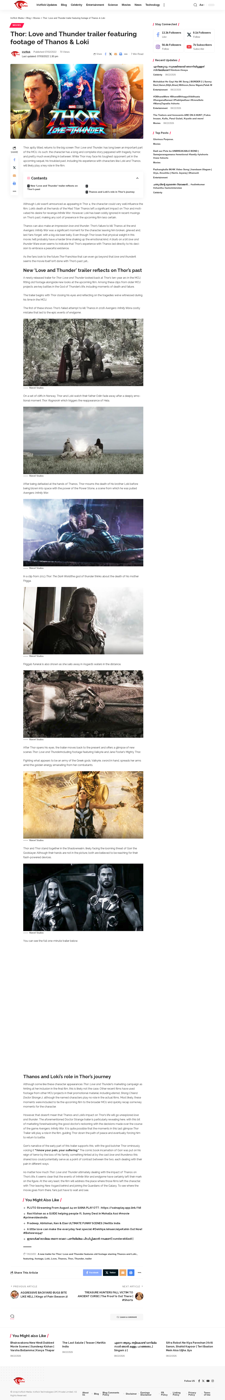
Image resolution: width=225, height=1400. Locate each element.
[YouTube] (208, 1381)
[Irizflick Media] (20, 5)
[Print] (120, 54)
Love (54, 1258)
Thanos (62, 1258)
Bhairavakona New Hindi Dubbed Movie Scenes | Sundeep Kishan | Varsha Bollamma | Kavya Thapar (32, 1346)
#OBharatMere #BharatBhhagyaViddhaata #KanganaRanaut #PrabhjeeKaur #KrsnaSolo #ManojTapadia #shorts (178, 100)
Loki (47, 1258)
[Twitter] (199, 34)
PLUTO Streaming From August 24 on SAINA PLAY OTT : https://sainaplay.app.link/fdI (84, 1207)
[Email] (115, 54)
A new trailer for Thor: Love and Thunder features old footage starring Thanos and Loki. (87, 1254)
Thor (70, 1258)
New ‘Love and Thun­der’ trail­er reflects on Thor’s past (52, 187)
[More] (126, 54)
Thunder (79, 1258)
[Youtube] (199, 47)
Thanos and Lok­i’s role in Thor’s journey (112, 191)
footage (39, 1258)
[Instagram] (168, 47)
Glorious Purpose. (163, 139)
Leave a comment (128, 1317)
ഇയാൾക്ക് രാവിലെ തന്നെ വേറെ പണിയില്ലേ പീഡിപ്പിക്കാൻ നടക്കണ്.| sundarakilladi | (80, 1238)
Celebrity (157, 74)
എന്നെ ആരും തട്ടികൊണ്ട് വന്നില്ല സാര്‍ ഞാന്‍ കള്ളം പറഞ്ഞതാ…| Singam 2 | (135, 1346)
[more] (164, 5)
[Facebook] (168, 34)
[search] (195, 5)
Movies (17, 25)
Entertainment (160, 89)
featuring (28, 1258)
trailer (88, 1258)
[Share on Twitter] (110, 54)
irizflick (26, 51)
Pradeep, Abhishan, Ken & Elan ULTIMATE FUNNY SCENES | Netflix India (73, 1223)
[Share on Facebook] (105, 54)
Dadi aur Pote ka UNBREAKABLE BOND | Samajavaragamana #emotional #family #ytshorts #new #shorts (180, 154)
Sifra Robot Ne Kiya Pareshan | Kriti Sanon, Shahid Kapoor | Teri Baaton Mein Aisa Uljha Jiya (189, 1346)
